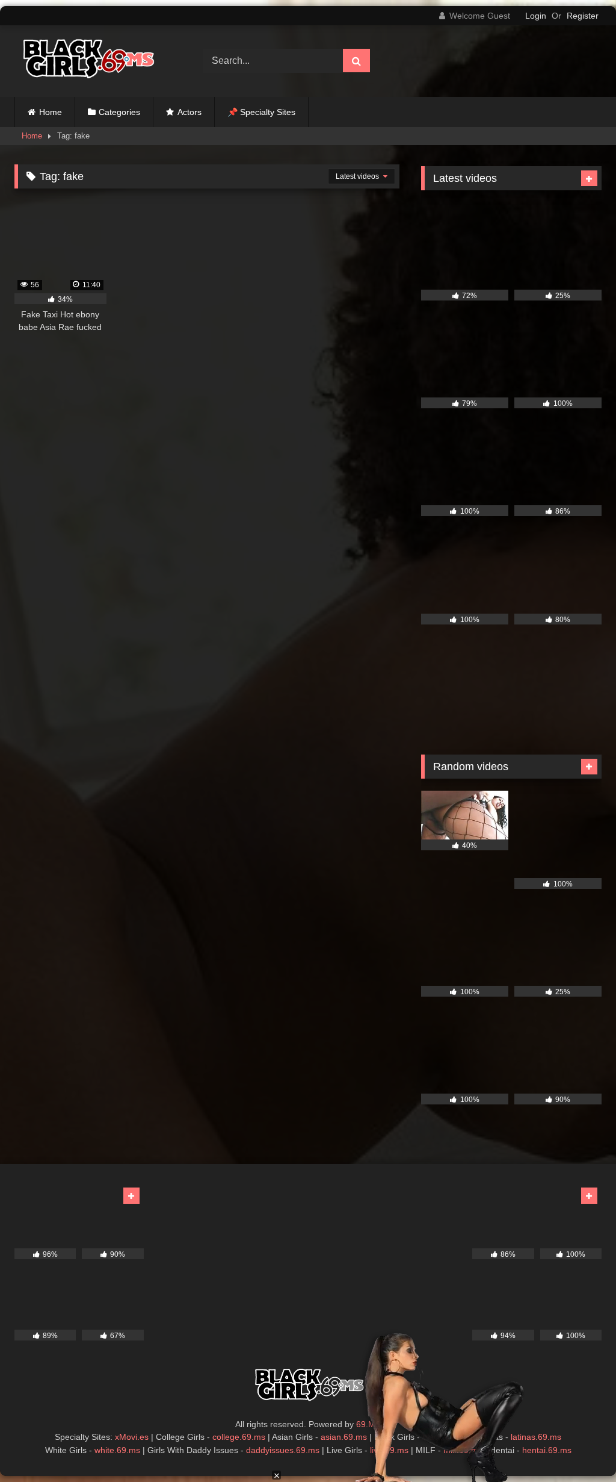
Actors (189, 112)
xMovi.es (132, 1437)
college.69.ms (238, 1437)
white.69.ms (117, 1450)
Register (583, 15)
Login (535, 15)
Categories (119, 112)
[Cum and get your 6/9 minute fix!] (95, 61)
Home (50, 112)
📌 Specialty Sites (261, 112)
